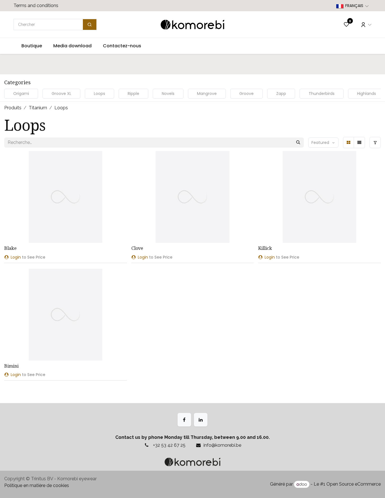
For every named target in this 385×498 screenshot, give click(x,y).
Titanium (38, 107)
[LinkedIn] (200, 419)
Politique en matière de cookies (36, 485)
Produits (12, 107)
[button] (323, 142)
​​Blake (10, 248)
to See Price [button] (28, 257)
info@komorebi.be (222, 445)
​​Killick (265, 248)
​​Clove (137, 248)
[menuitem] (32, 46)
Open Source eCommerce (353, 484)
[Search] (89, 24)
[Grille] (348, 142)
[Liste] (359, 142)
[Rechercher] (298, 142)
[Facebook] (184, 419)
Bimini (11, 366)
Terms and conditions (36, 5)
